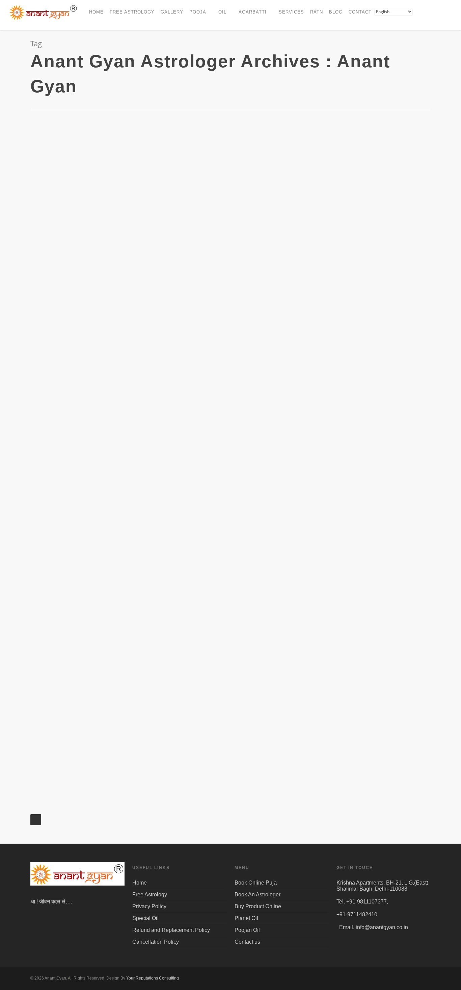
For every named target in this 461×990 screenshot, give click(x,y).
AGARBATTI (253, 12)
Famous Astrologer (89, 213)
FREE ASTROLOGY (132, 12)
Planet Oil (246, 918)
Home (139, 883)
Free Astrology (149, 894)
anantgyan (69, 276)
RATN (316, 12)
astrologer (303, 206)
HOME (96, 12)
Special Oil (145, 918)
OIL (222, 12)
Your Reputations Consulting (152, 978)
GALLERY (172, 12)
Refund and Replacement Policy (171, 930)
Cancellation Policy (155, 942)
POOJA (197, 12)
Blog (45, 213)
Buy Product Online (258, 906)
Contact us (247, 942)
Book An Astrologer (257, 894)
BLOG (336, 12)
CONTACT (360, 12)
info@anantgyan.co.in (382, 927)
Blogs (59, 213)
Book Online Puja (256, 883)
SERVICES (291, 12)
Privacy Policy (149, 906)
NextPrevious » (35, 819)
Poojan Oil (247, 930)
